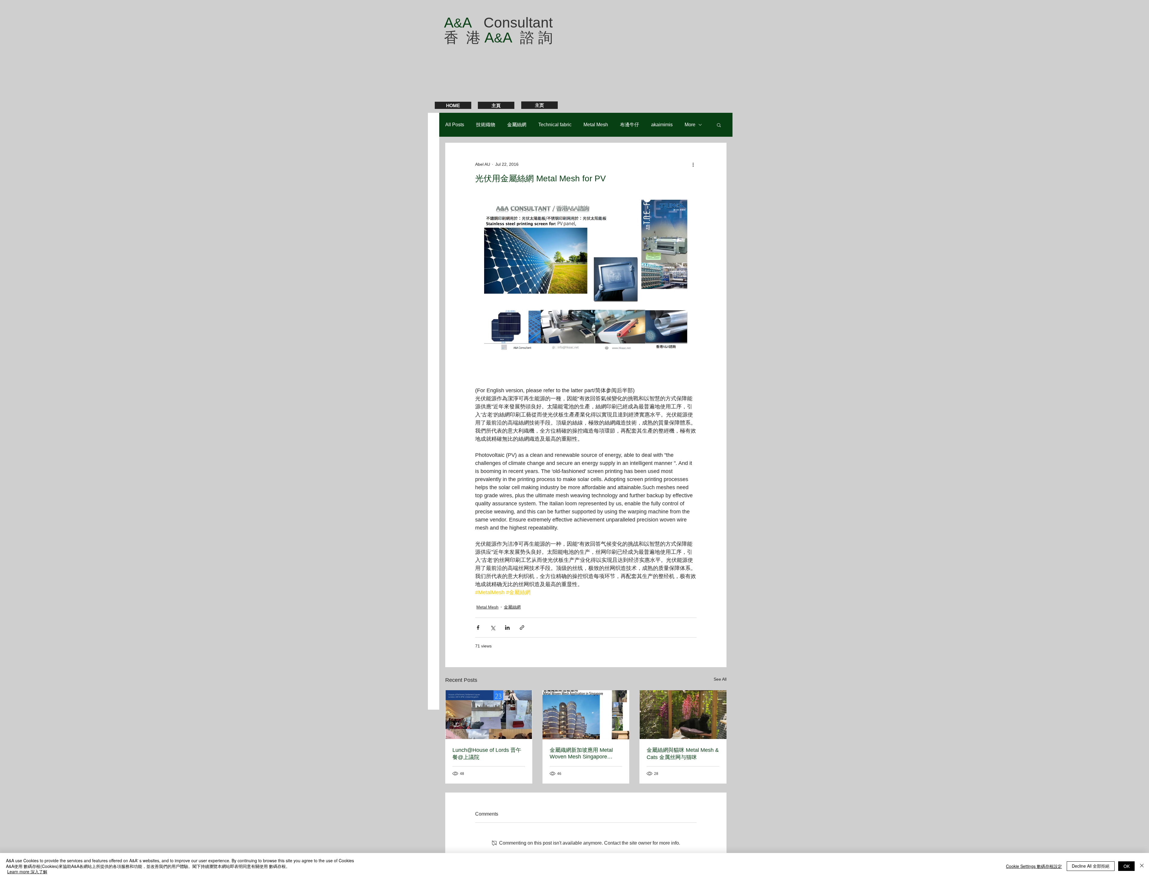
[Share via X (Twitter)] (493, 627)
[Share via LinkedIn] (507, 627)
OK (1127, 866)
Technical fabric (555, 124)
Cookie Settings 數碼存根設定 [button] (1034, 866)
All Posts (454, 124)
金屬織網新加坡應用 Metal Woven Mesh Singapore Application (581, 753)
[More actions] (693, 164)
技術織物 (485, 124)
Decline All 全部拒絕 (1091, 866)
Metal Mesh (595, 124)
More (690, 124)
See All (720, 679)
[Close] (1141, 866)
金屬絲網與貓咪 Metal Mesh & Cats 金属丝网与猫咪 (683, 753)
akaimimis (662, 124)
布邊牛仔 (629, 124)
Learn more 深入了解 (27, 872)
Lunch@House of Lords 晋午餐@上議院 (486, 753)
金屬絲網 (516, 124)
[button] (719, 124)
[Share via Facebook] (478, 627)
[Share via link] (522, 627)
